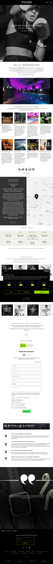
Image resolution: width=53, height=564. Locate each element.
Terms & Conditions (21, 551)
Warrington (15, 530)
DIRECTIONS (13, 222)
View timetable (26, 298)
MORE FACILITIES (26, 173)
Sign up (25, 543)
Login (47, 2)
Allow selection (26, 292)
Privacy (33, 551)
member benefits (37, 108)
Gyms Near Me (38, 551)
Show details (44, 288)
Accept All (41, 292)
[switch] (20, 285)
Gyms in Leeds (45, 551)
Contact (6, 551)
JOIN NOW (26, 335)
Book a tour (29, 345)
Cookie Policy (28, 551)
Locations (9, 530)
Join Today (44, 561)
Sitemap (14, 551)
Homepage (3, 530)
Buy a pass (20, 561)
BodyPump (48, 131)
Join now (26, 36)
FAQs (10, 551)
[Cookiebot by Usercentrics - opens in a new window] (44, 271)
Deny (11, 292)
